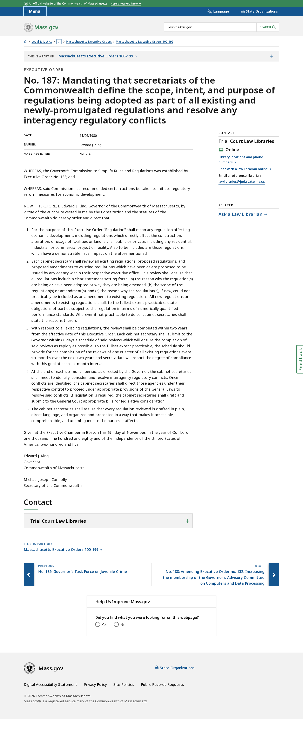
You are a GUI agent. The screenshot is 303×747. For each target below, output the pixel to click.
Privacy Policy (95, 684)
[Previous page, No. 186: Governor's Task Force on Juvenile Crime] (29, 574)
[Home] (25, 41)
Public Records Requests (162, 684)
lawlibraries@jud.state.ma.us (241, 182)
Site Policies (123, 684)
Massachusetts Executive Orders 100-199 (144, 41)
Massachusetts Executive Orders (89, 41)
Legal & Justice (42, 41)
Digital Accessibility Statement (50, 684)
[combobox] (221, 27)
